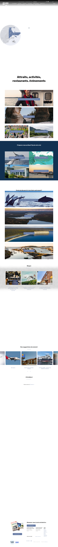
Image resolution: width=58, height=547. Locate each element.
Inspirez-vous (42, 3)
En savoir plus (29, 349)
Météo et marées (45, 533)
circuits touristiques (41, 131)
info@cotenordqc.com (38, 536)
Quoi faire (19, 3)
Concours (45, 534)
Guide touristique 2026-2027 (17, 157)
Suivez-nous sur (29, 384)
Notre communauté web (16, 131)
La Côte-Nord (14, 3)
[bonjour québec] (17, 542)
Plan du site (45, 536)
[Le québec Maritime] (12, 542)
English (54, 3)
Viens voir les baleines (21, 4)
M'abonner (30, 525)
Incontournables (29, 116)
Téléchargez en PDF (29, 218)
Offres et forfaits (36, 3)
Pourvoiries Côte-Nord (30, 4)
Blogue (44, 529)
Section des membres (45, 531)
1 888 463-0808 (29, 536)
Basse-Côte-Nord (29, 250)
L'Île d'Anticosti (29, 233)
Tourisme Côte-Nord (5, 3)
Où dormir (24, 3)
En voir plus (29, 379)
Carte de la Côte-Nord (41, 157)
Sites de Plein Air (38, 4)
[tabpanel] (29, 18)
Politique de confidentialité (45, 535)
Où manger (30, 3)
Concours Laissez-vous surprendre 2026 (29, 99)
